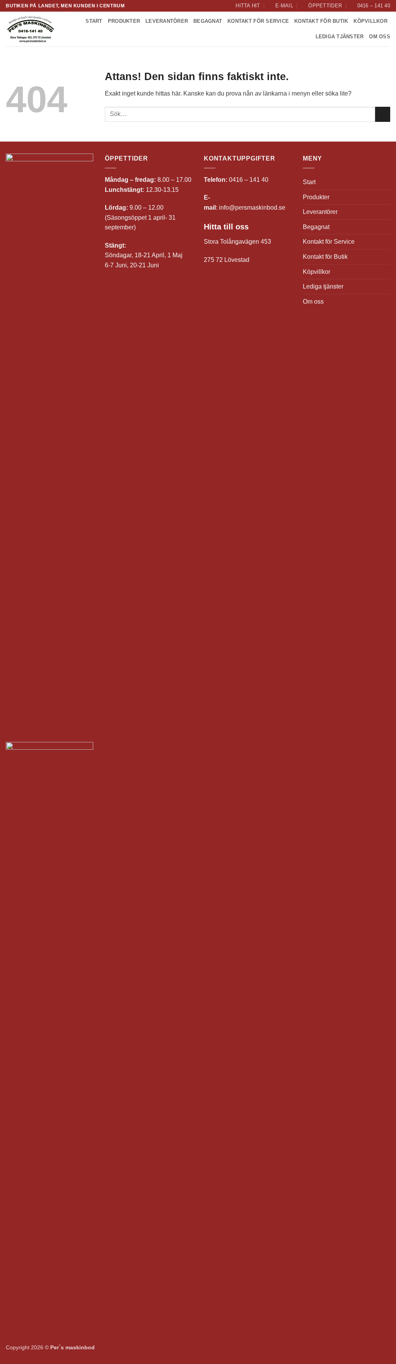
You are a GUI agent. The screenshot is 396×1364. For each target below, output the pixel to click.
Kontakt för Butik (321, 21)
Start (93, 21)
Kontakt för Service (258, 21)
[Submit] (382, 114)
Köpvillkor (370, 21)
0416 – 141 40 (248, 179)
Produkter (124, 21)
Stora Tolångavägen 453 (237, 241)
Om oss (379, 36)
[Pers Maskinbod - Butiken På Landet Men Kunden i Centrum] (31, 29)
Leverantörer (166, 21)
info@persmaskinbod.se (252, 207)
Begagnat (207, 21)
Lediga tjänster (340, 36)
